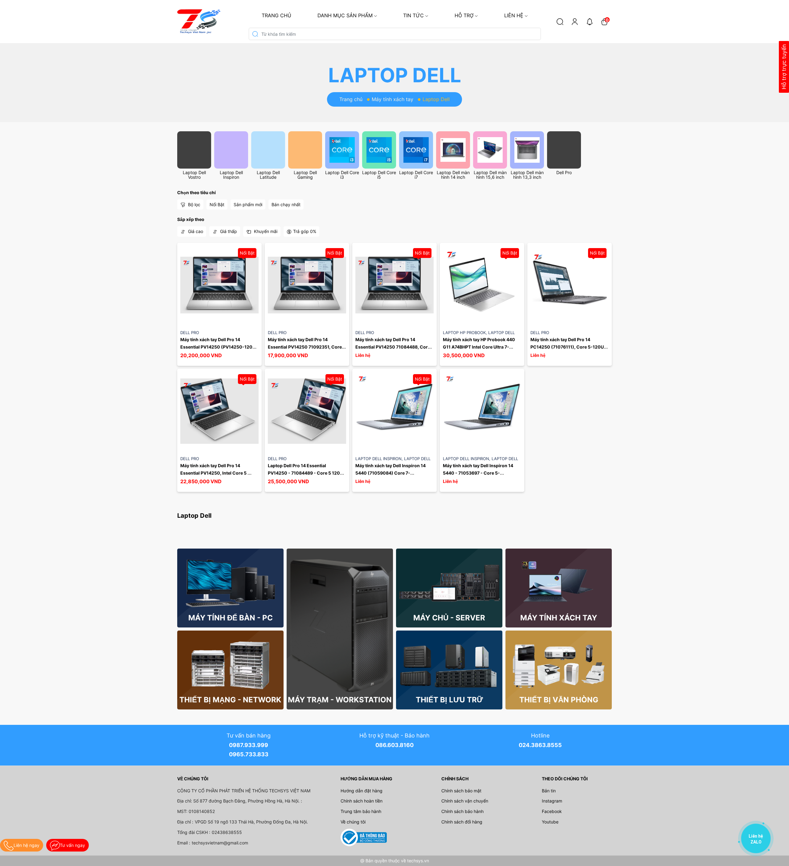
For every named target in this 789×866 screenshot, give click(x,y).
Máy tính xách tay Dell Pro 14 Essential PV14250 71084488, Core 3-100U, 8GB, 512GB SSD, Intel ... (393, 347)
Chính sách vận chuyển (464, 800)
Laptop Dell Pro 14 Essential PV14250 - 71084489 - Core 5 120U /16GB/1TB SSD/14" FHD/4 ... (306, 473)
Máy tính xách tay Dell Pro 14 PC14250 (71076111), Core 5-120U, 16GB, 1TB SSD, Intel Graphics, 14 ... (568, 347)
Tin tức (413, 15)
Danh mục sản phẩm (345, 15)
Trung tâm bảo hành (361, 811)
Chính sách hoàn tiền (361, 800)
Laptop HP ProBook (465, 332)
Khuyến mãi (265, 231)
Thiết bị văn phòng (558, 699)
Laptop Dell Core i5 (379, 175)
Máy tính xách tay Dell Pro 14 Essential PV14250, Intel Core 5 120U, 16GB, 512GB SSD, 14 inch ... (216, 473)
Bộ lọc (193, 204)
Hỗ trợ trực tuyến (784, 67)
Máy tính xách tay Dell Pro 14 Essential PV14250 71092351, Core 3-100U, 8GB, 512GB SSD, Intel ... (305, 347)
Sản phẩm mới (248, 204)
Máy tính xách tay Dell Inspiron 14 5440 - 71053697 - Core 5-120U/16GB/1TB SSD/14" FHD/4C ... (479, 473)
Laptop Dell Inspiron (231, 175)
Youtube (550, 821)
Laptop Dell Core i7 (416, 175)
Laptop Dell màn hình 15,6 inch (490, 175)
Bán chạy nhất (286, 204)
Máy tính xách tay (392, 99)
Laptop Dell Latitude (268, 175)
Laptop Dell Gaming (305, 175)
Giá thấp (228, 231)
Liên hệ (513, 15)
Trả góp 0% (304, 231)
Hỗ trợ (464, 15)
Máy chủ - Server (449, 617)
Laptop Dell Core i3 (342, 175)
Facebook (552, 811)
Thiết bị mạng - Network (230, 699)
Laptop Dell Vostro (194, 175)
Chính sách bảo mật (461, 790)
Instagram (552, 800)
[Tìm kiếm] (560, 21)
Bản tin (549, 790)
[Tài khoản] (574, 21)
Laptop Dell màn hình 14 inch (453, 175)
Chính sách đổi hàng (461, 821)
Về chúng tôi (353, 821)
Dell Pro (564, 172)
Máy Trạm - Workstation (340, 699)
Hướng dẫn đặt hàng (361, 790)
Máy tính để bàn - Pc (230, 617)
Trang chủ (276, 15)
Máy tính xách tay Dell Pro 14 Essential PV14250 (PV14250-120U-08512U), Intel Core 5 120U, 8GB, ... (219, 347)
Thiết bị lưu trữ (449, 699)
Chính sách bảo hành (462, 811)
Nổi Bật (217, 204)
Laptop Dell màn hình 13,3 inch (527, 175)
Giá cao (195, 231)
